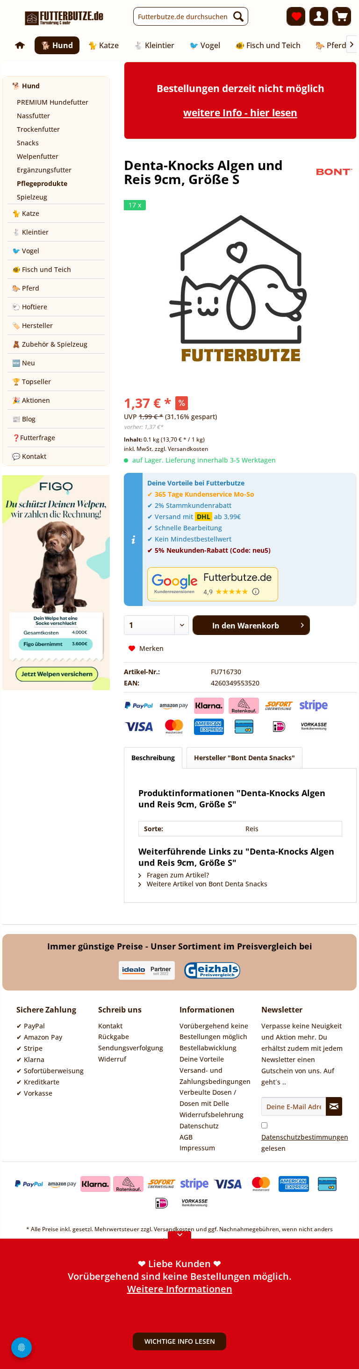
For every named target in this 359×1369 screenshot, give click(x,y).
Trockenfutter (38, 129)
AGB (186, 1137)
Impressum (197, 1147)
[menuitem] (190, 16)
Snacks (28, 142)
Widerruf (112, 1059)
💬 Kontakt (29, 456)
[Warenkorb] (341, 16)
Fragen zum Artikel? (177, 874)
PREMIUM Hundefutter (52, 102)
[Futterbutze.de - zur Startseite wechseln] (64, 18)
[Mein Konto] (318, 16)
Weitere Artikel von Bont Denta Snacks (206, 883)
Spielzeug (32, 197)
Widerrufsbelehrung (212, 1114)
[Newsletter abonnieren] (334, 1106)
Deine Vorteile (202, 1059)
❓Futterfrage (33, 437)
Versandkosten (174, 1229)
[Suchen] (238, 16)
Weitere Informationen (179, 1289)
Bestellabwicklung (208, 1047)
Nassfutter (33, 115)
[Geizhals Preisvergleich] (212, 970)
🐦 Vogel (25, 250)
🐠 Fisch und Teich (41, 269)
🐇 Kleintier (30, 232)
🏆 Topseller (31, 381)
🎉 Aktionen (31, 400)
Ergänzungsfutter (44, 169)
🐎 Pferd (25, 288)
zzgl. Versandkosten (181, 449)
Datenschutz (199, 1125)
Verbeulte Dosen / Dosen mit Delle (208, 1098)
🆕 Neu (23, 362)
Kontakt (110, 1025)
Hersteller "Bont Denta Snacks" (244, 757)
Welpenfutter (37, 156)
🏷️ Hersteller (32, 325)
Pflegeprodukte (42, 183)
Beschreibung (153, 757)
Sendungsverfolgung (130, 1047)
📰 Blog (24, 418)
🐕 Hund (26, 85)
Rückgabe (113, 1036)
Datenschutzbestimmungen (304, 1137)
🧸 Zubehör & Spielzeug (49, 344)
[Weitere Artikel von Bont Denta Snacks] (333, 174)
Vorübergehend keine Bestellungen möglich (214, 1031)
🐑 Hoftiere (29, 306)
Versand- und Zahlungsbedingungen (215, 1076)
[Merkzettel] (296, 16)
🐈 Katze (25, 213)
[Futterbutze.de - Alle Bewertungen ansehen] (249, 584)
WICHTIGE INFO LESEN (179, 1341)
